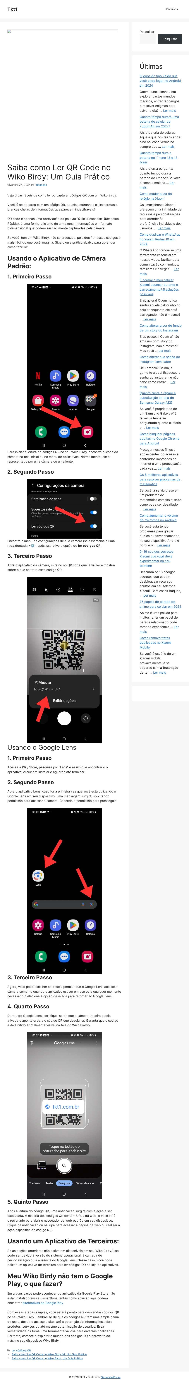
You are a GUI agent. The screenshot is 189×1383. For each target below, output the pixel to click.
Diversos (172, 9)
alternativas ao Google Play (43, 1303)
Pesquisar (147, 32)
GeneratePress (111, 1377)
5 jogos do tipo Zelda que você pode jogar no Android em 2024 (160, 80)
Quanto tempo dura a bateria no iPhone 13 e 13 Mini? (159, 157)
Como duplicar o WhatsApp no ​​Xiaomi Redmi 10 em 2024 (160, 239)
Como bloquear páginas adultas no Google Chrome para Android (159, 438)
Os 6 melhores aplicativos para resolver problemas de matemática (160, 479)
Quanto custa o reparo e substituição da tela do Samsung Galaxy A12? (158, 397)
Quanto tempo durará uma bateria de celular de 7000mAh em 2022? (159, 121)
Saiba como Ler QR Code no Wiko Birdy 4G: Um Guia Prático (49, 1354)
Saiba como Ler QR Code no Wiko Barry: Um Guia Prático (47, 1358)
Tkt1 (12, 9)
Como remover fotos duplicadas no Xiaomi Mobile (155, 642)
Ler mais (169, 110)
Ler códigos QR (21, 1350)
